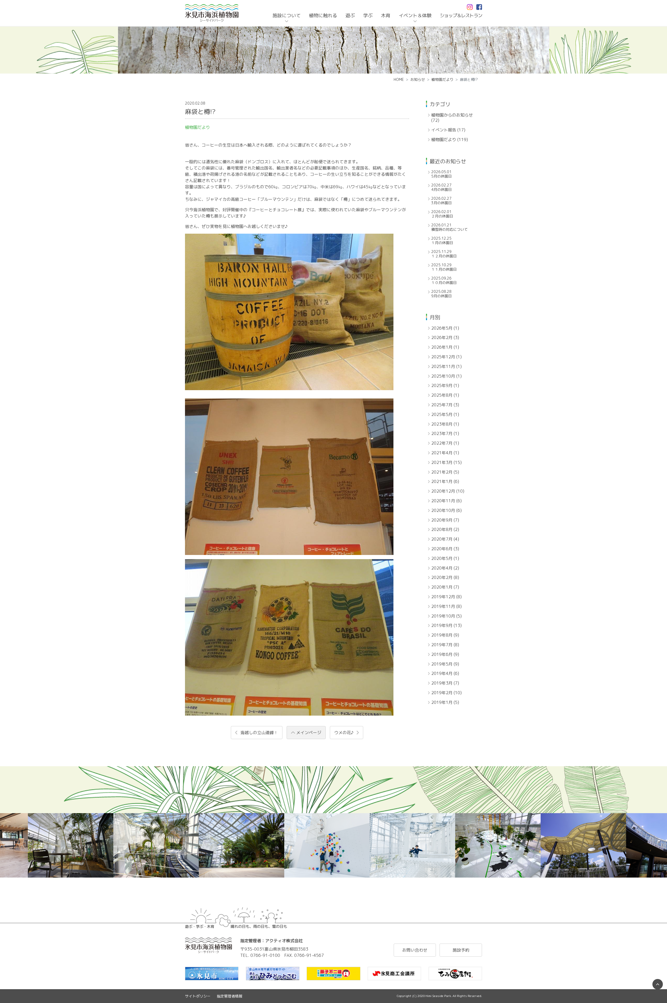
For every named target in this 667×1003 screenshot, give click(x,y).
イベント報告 (448, 130)
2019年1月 (445, 702)
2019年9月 (446, 625)
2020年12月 (447, 491)
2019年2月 (446, 693)
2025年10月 (446, 376)
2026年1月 (445, 347)
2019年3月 (445, 683)
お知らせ (417, 79)
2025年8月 (445, 395)
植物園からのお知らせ (452, 117)
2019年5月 (445, 664)
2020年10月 (446, 510)
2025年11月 (446, 366)
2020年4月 (445, 568)
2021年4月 (445, 453)
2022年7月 (445, 443)
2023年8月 (445, 424)
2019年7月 (445, 645)
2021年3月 (446, 462)
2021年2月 (445, 472)
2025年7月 (445, 405)
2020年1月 (445, 587)
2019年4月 (445, 673)
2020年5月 (445, 558)
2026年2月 (445, 337)
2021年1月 (445, 481)
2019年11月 (446, 606)
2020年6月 (445, 549)
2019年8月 (445, 635)
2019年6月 (445, 654)
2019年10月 (446, 616)
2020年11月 (446, 501)
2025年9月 (445, 385)
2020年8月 (445, 529)
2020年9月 (445, 520)
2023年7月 (445, 433)
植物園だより (442, 79)
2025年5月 (445, 414)
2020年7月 (445, 539)
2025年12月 (446, 357)
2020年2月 (445, 577)
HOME (399, 79)
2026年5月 (445, 328)
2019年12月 (446, 597)
